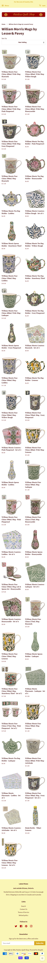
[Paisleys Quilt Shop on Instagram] (31, 927)
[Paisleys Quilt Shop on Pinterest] (26, 927)
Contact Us (23, 909)
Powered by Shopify (36, 950)
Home (3, 24)
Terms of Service (23, 912)
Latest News (23, 884)
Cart (43, 6)
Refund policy (23, 915)
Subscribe (40, 943)
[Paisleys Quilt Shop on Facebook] (21, 927)
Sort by (4, 38)
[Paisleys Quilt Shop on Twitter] (16, 927)
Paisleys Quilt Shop (22, 950)
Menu (6, 5)
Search (23, 906)
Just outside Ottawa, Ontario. (23, 888)
